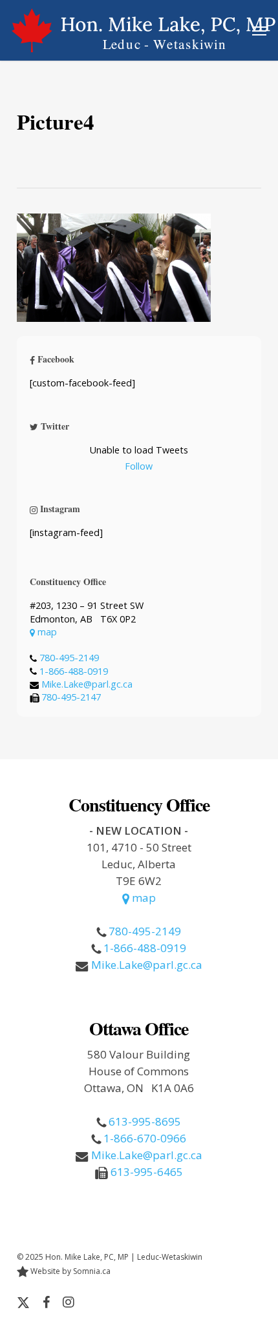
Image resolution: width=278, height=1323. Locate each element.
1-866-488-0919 (73, 671)
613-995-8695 (145, 1121)
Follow (139, 466)
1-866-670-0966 (144, 1138)
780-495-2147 (71, 697)
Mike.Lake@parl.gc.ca (87, 684)
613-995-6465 (147, 1171)
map (46, 632)
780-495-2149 (69, 658)
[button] (259, 30)
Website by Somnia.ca (69, 1271)
